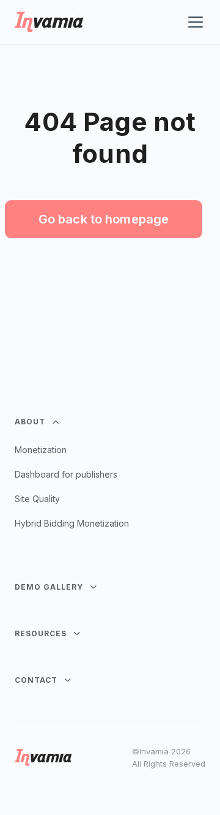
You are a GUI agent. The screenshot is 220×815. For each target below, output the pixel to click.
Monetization (41, 450)
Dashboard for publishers (66, 474)
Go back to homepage (103, 219)
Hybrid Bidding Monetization (72, 523)
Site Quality (37, 499)
